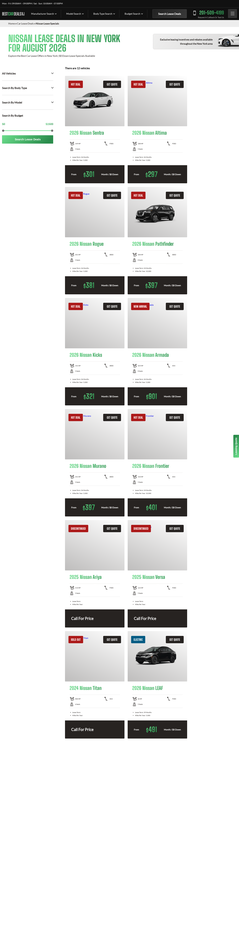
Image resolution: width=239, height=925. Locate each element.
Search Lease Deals (169, 13)
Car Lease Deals (25, 23)
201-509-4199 (211, 12)
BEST (13, 13)
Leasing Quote (236, 446)
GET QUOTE (112, 84)
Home (11, 23)
